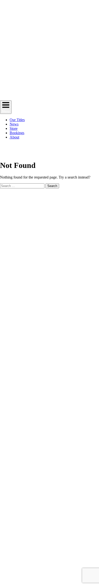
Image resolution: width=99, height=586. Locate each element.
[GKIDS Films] (49, 98)
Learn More (63, 152)
